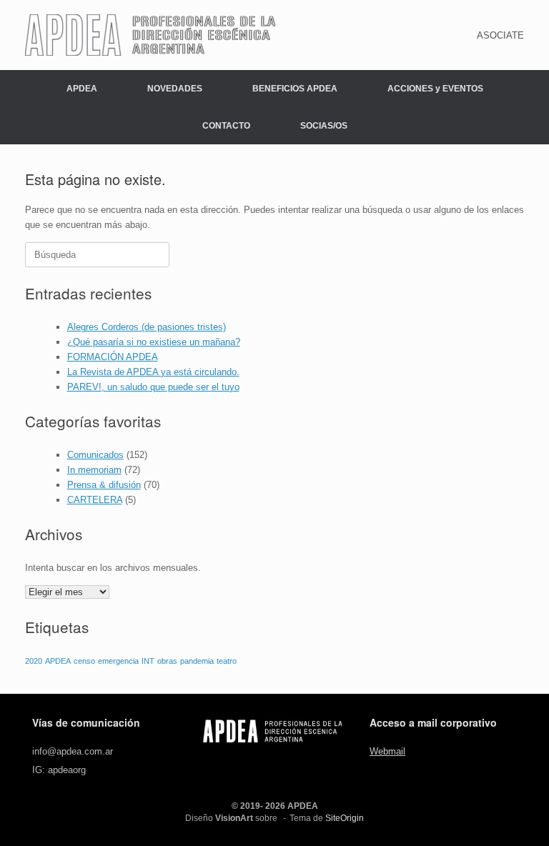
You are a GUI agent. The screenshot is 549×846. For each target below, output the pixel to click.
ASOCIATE (500, 35)
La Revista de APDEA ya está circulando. (153, 372)
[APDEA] (150, 35)
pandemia (197, 661)
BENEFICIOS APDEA (294, 89)
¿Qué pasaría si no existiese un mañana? (153, 342)
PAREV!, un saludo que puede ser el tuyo (153, 387)
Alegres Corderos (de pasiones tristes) (146, 327)
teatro (227, 661)
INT (148, 661)
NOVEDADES (174, 89)
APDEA (81, 89)
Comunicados (95, 454)
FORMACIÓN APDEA (112, 357)
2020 (33, 661)
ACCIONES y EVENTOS (435, 89)
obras (167, 661)
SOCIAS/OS (323, 126)
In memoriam (94, 469)
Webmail (387, 751)
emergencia (118, 661)
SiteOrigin (344, 818)
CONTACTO (226, 126)
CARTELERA (94, 499)
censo (84, 661)
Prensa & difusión (104, 484)
